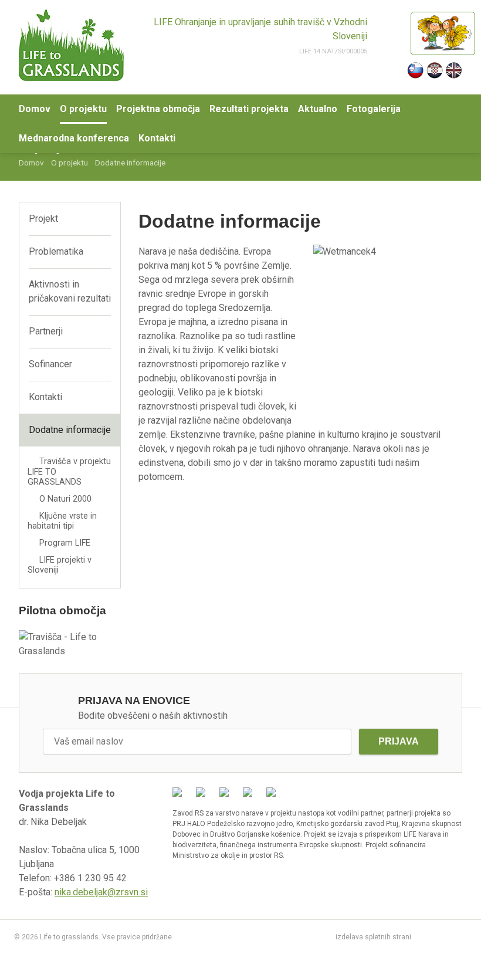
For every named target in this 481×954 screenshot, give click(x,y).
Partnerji (46, 331)
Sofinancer (50, 364)
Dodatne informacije (70, 429)
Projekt (43, 218)
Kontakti (156, 138)
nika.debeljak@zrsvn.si (101, 892)
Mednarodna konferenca (74, 138)
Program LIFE (64, 543)
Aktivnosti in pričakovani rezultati (70, 291)
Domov (34, 108)
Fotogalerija (374, 108)
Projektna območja (158, 108)
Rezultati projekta (249, 108)
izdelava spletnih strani (373, 937)
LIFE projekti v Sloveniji (60, 565)
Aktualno (317, 108)
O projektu (83, 108)
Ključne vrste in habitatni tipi (62, 521)
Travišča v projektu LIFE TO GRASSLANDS (69, 471)
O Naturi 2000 (65, 499)
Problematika (56, 251)
